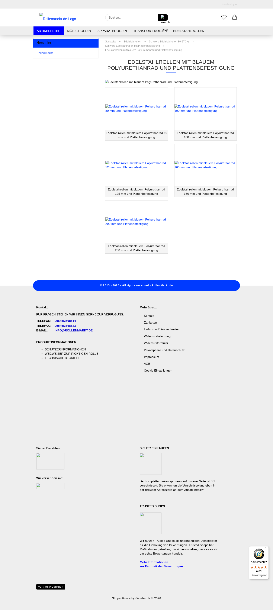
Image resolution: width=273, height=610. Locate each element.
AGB (147, 363)
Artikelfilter (49, 31)
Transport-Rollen (150, 31)
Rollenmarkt (44, 53)
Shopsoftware (121, 598)
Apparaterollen (112, 31)
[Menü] (266, 548)
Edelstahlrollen (188, 31)
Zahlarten (150, 322)
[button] (234, 17)
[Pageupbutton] (261, 604)
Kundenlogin (229, 4)
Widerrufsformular (156, 343)
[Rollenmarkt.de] (57, 17)
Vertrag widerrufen (50, 586)
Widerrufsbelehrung (157, 336)
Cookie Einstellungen (158, 370)
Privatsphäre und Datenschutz (164, 350)
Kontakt (149, 315)
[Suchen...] (163, 17)
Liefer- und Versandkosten (162, 329)
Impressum (151, 357)
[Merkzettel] (224, 17)
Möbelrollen (79, 31)
